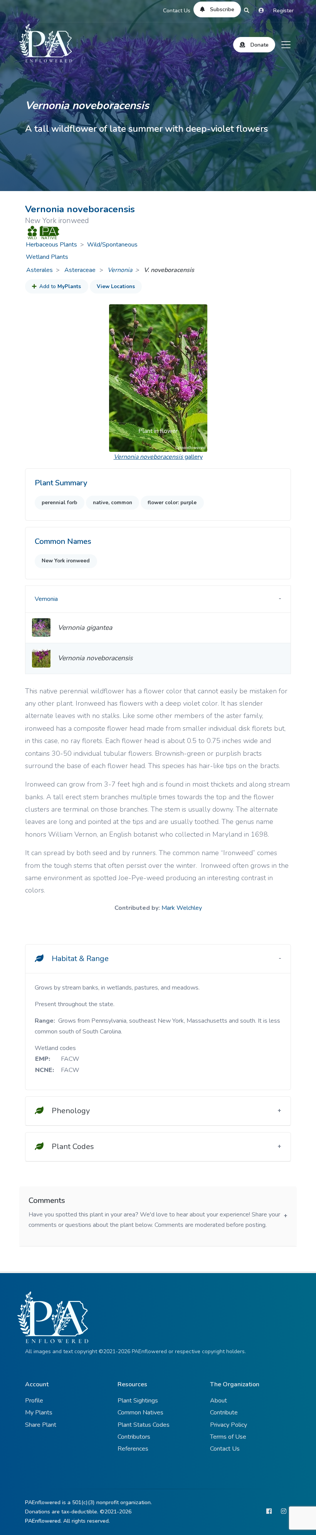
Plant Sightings (138, 1400)
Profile (34, 1400)
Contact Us (176, 10)
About (218, 1400)
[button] (116, 378)
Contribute (224, 1412)
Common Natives (140, 1412)
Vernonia (120, 270)
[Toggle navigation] (286, 44)
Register (283, 10)
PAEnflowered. (43, 1521)
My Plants (38, 1412)
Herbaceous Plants (51, 244)
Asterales (39, 270)
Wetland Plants (47, 257)
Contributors (134, 1437)
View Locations (116, 286)
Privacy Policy (228, 1425)
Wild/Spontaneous (112, 244)
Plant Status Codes (144, 1425)
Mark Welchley (181, 908)
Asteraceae (80, 270)
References (133, 1448)
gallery (158, 457)
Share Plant (40, 1425)
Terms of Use (228, 1437)
